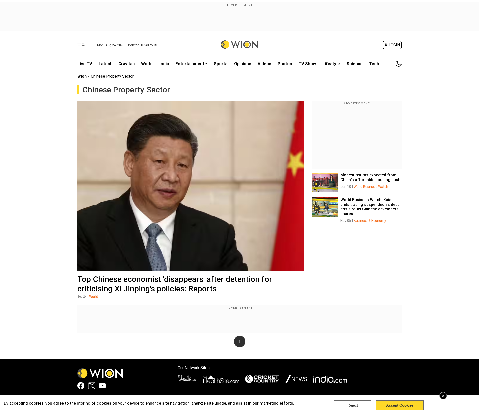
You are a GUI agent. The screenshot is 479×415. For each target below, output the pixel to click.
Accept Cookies (400, 405)
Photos (285, 63)
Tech (374, 63)
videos (264, 63)
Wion (82, 76)
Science (355, 63)
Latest (105, 63)
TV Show (307, 63)
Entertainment (189, 63)
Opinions (242, 63)
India (164, 63)
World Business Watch (371, 187)
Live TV (84, 63)
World (147, 63)
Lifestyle (331, 63)
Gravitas (126, 63)
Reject (352, 405)
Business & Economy (370, 221)
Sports (220, 63)
